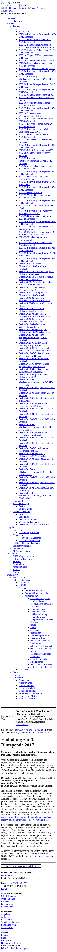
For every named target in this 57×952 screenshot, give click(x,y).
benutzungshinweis (39, 609)
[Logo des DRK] (7, 11)
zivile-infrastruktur (38, 638)
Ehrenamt (5, 901)
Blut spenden (7, 904)
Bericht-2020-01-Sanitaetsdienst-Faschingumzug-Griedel (34, 344)
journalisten (35, 632)
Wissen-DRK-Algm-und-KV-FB (34, 524)
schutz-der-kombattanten (41, 664)
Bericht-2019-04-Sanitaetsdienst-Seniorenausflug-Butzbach (34, 370)
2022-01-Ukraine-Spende (30, 192)
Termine (16, 26)
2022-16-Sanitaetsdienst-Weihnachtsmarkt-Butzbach (31, 114)
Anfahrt (16, 572)
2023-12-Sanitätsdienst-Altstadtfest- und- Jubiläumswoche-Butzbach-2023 (36, 46)
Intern (15, 672)
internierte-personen (39, 635)
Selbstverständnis (21, 580)
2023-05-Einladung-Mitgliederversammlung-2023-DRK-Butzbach (36, 79)
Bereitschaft (18, 564)
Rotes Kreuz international (30, 693)
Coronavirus (7, 927)
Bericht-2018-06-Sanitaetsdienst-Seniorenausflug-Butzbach (34, 404)
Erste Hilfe (18, 548)
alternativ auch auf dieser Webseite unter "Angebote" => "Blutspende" (26, 818)
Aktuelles (5, 917)
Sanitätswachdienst (10, 922)
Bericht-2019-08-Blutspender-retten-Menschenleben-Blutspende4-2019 (35, 349)
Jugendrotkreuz (20, 567)
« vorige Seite (7, 866)
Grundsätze (24, 582)
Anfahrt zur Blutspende (29, 540)
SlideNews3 (18, 21)
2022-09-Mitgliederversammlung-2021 (37, 150)
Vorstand (17, 561)
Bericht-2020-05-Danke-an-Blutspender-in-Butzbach (31, 320)
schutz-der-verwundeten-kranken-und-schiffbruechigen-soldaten (42, 643)
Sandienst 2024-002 (28, 696)
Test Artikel (24, 31)
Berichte (17, 29)
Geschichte (24, 669)
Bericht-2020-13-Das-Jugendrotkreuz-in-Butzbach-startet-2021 (36, 278)
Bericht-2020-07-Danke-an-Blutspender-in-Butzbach (31, 309)
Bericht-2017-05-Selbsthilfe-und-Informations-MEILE (34, 449)
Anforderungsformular (29, 532)
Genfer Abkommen (33, 590)
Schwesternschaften (28, 688)
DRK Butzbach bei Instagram (15, 948)
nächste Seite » (34, 866)
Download (18, 501)
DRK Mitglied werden (23, 556)
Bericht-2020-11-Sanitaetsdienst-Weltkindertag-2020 (34, 288)
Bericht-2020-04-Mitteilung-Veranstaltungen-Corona (32, 325)
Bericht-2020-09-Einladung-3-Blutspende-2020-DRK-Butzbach (34, 299)
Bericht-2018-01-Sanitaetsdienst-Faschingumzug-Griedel (34, 433)
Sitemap (5, 937)
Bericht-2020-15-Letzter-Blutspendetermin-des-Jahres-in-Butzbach (33, 266)
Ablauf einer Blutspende (30, 538)
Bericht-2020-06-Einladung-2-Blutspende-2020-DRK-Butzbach (34, 315)
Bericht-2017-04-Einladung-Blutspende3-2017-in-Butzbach (33, 454)
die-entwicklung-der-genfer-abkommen (40, 599)
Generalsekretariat (27, 691)
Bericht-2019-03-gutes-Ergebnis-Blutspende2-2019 (34, 375)
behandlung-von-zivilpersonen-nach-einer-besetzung (42, 619)
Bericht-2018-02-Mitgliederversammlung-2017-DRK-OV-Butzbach (36, 427)
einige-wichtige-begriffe (41, 667)
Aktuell (10, 23)
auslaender (35, 630)
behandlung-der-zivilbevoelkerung (38, 613)
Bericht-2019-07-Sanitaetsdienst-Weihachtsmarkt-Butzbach (34, 354)
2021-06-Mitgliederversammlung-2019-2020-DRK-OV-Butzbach (37, 233)
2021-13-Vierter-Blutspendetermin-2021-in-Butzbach (35, 196)
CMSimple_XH (20, 883)
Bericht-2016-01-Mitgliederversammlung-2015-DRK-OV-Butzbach (36, 496)
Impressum (6, 940)
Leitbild (22, 585)
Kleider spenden (8, 906)
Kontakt (16, 675)
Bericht (22, 506)
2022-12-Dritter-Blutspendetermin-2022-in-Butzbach (35, 135)
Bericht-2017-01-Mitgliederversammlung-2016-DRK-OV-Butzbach (36, 472)
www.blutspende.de (44, 856)
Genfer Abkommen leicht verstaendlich (36, 594)
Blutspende (18, 535)
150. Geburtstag (20, 503)
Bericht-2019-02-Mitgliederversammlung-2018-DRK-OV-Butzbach (36, 382)
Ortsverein (12, 553)
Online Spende (8, 899)
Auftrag (22, 588)
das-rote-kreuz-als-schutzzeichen (39, 660)
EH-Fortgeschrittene (28, 519)
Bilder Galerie (25, 509)
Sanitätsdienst (19, 530)
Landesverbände (26, 685)
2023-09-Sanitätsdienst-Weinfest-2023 (36, 60)
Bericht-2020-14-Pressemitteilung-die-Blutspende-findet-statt (36, 272)
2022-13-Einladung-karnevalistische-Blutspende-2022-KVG (36, 130)
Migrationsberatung (22, 551)
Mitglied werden (8, 896)
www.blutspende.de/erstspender (16, 817)
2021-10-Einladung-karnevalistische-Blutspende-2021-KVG (36, 212)
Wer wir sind (19, 577)
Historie (16, 569)
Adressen (17, 677)
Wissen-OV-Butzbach (29, 522)
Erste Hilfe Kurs (8, 925)
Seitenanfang (21, 866)
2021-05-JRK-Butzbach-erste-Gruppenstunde (33, 238)
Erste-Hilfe (24, 516)
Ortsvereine (24, 680)
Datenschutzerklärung (11, 943)
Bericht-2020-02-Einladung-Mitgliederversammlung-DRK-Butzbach (33, 337)
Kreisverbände (25, 683)
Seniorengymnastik (22, 545)
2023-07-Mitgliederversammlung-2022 (37, 68)
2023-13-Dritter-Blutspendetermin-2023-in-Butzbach (35, 40)
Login (4, 888)
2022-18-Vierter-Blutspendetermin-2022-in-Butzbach (35, 104)
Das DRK (11, 574)
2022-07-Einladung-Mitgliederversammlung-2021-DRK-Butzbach (36, 161)
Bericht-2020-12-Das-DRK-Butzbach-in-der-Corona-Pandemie (36, 283)
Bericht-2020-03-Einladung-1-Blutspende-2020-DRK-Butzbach (34, 330)
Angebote (11, 527)
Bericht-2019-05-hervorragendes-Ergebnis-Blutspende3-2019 (34, 365)
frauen (33, 625)
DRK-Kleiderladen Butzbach (26, 543)
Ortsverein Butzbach (22, 559)
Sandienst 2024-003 (28, 698)
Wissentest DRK (20, 511)
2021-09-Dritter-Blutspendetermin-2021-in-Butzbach (35, 217)
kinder (33, 627)
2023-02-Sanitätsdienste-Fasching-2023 (37, 95)
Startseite (11, 18)
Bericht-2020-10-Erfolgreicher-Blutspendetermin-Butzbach (33, 293)
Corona (22, 514)
